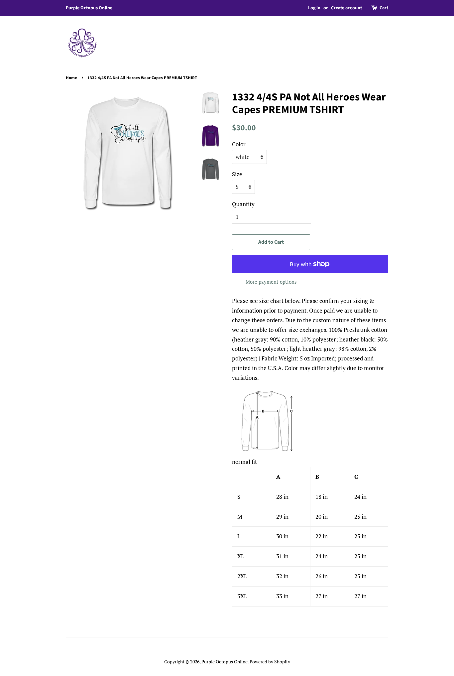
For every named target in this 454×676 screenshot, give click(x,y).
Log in (314, 8)
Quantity (243, 204)
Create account (346, 8)
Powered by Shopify (270, 661)
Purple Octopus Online (224, 661)
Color (239, 144)
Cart (384, 8)
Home (71, 78)
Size (237, 174)
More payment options (271, 281)
